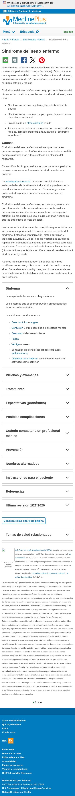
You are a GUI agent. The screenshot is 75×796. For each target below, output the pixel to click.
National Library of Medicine (16, 780)
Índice (5, 728)
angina (34, 322)
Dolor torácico (19, 322)
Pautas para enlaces (12, 765)
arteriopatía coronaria (17, 181)
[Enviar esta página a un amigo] (5, 60)
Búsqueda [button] (27, 31)
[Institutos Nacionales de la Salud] (5, 11)
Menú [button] (7, 31)
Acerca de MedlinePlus (14, 720)
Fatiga (15, 338)
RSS (4, 740)
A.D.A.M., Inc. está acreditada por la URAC (33, 550)
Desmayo (16, 333)
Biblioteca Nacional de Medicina (24, 11)
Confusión (17, 327)
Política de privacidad (13, 757)
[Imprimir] (14, 60)
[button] (67, 288)
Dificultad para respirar (24, 358)
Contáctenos (8, 732)
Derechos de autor (11, 753)
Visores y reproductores (14, 769)
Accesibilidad (9, 761)
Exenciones (8, 749)
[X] (32, 60)
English (68, 31)
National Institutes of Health (16, 792)
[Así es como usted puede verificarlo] (37, 4)
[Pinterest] (42, 60)
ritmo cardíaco (35, 122)
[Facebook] (23, 60)
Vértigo (15, 344)
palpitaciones (19, 353)
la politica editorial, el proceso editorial (48, 573)
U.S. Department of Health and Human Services (26, 788)
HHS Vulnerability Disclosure (17, 773)
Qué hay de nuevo (11, 724)
